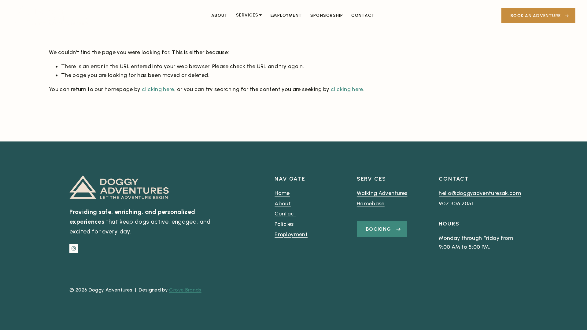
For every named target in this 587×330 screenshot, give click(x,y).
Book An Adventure (536, 15)
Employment (286, 15)
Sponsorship (326, 15)
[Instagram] (73, 248)
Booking (379, 229)
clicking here (158, 89)
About (219, 15)
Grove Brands (185, 290)
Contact (363, 15)
